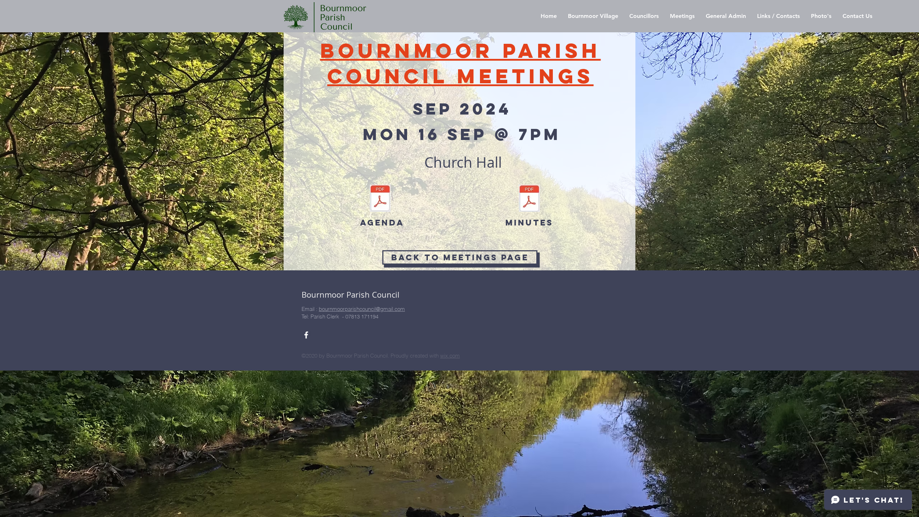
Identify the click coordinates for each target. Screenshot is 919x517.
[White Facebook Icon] (306, 335)
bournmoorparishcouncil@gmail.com (362, 309)
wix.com (450, 355)
